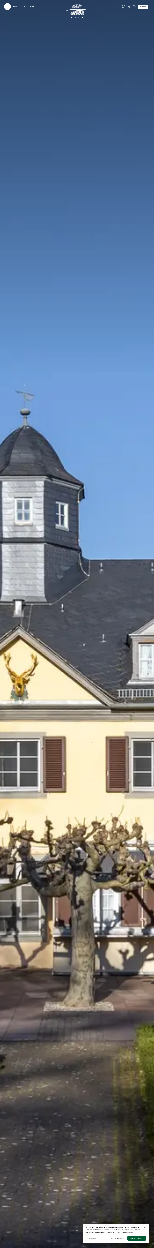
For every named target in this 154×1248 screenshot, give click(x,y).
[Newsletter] (129, 6)
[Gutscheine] (134, 6)
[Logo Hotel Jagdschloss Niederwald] (77, 11)
